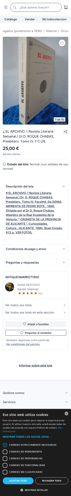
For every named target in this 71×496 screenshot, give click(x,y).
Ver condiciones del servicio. (23, 344)
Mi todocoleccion (54, 19)
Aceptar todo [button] (18, 480)
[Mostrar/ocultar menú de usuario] (5, 7)
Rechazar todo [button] (52, 480)
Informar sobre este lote (35, 365)
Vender (30, 19)
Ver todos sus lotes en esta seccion (29, 312)
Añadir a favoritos (38, 324)
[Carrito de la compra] (66, 7)
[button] (35, 186)
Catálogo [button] (10, 19)
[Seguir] (62, 43)
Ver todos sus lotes (18, 305)
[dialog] (35, 452)
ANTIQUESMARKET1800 (22, 277)
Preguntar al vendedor (38, 332)
